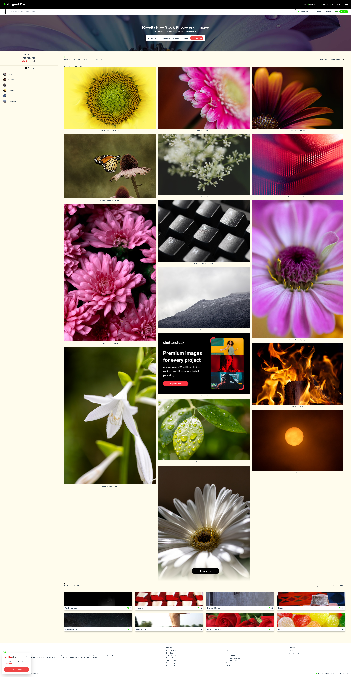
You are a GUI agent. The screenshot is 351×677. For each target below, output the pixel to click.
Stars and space (71, 629)
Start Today (16, 669)
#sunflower (111, 130)
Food (280, 629)
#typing (211, 263)
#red (305, 197)
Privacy (291, 650)
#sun (298, 473)
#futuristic (292, 197)
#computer (197, 263)
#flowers (109, 343)
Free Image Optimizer (233, 658)
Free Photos (170, 653)
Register (343, 11)
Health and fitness (213, 608)
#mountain (203, 330)
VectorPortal (230, 663)
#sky (301, 473)
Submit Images (171, 663)
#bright (104, 130)
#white (116, 486)
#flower (203, 130)
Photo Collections (172, 658)
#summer (104, 486)
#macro (117, 130)
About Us (229, 650)
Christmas (140, 608)
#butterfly (116, 200)
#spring (109, 200)
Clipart (228, 665)
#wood (302, 406)
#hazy (294, 473)
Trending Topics (171, 655)
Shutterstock (170, 665)
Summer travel (141, 629)
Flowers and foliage (214, 629)
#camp (293, 406)
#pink (198, 130)
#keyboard (204, 263)
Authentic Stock (231, 660)
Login (336, 11)
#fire (297, 406)
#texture (300, 197)
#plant (203, 197)
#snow (198, 330)
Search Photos (171, 660)
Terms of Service (294, 653)
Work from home (71, 608)
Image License (171, 650)
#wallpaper (303, 130)
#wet (198, 462)
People (280, 608)
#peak (209, 330)
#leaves (203, 462)
